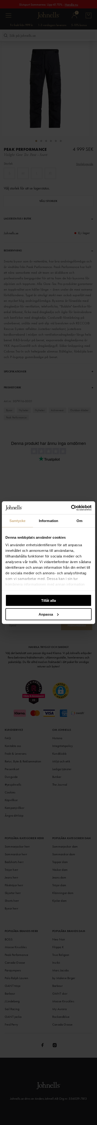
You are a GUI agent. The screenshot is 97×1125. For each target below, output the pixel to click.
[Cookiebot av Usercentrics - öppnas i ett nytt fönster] (71, 508)
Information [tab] (48, 521)
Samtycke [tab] (17, 521)
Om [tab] (79, 521)
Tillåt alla (48, 600)
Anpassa (46, 614)
